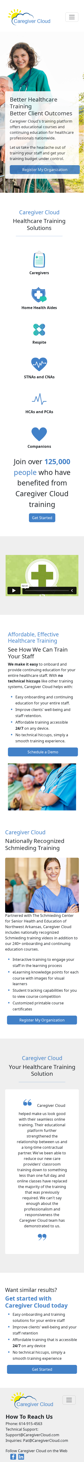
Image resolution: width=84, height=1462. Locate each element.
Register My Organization (44, 169)
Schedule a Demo (43, 752)
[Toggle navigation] (71, 17)
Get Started (42, 517)
